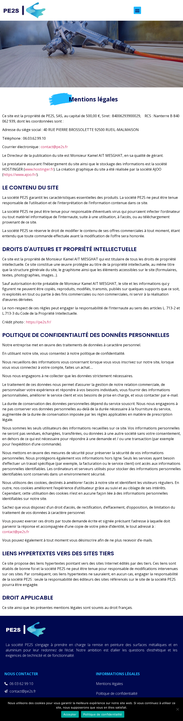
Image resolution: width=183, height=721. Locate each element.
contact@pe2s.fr (54, 146)
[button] (137, 10)
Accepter (70, 714)
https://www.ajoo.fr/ (20, 174)
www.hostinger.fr (39, 169)
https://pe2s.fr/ (38, 322)
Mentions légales (109, 683)
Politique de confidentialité (116, 693)
